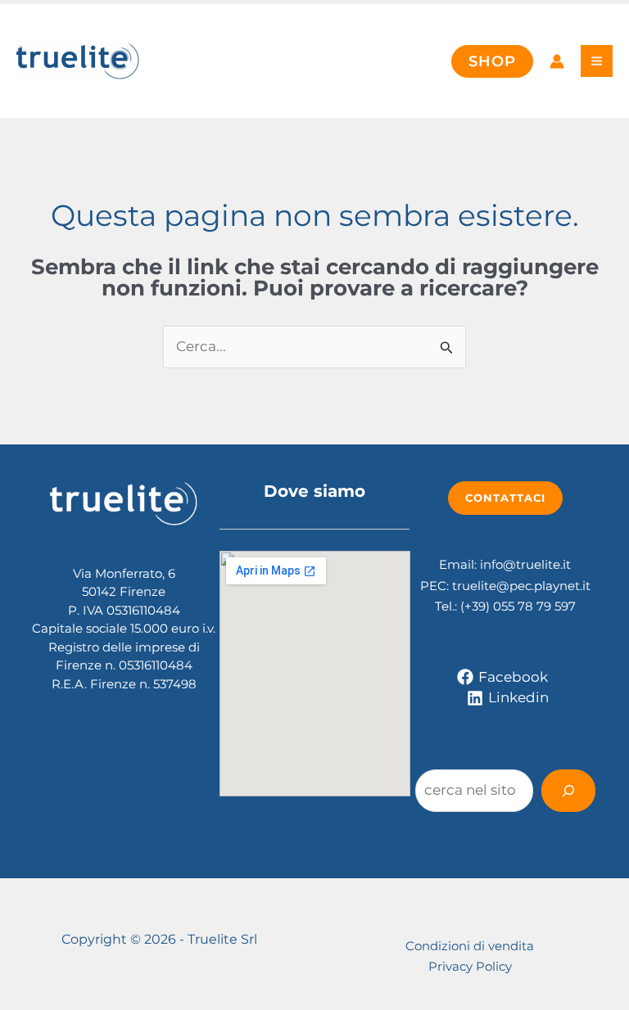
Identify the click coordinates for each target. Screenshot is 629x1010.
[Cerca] (568, 790)
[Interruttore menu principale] (597, 61)
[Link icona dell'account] (557, 61)
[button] (492, 61)
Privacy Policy (470, 966)
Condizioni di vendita (469, 946)
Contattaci (505, 497)
